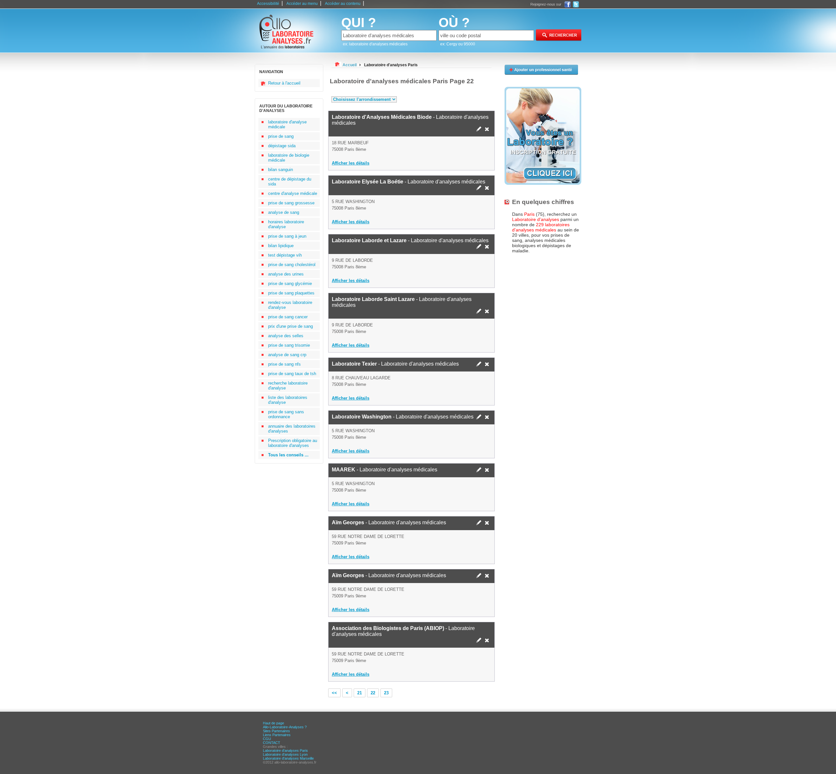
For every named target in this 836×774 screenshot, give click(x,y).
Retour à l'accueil (284, 83)
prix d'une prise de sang (290, 326)
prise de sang (281, 136)
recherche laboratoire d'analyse (288, 385)
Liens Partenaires (277, 735)
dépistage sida (282, 145)
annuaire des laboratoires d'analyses (291, 429)
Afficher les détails (350, 163)
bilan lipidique (281, 245)
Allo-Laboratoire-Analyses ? (285, 727)
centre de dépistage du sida (289, 181)
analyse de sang (283, 212)
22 (373, 692)
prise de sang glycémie (290, 283)
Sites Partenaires (276, 731)
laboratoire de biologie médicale (288, 158)
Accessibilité (268, 3)
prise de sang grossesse (291, 202)
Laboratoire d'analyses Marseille (288, 758)
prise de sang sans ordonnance (286, 414)
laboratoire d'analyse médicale (287, 124)
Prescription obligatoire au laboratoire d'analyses (292, 443)
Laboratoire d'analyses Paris (285, 750)
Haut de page (273, 723)
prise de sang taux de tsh (292, 373)
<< (334, 692)
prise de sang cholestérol (291, 264)
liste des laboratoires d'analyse (287, 400)
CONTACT (271, 743)
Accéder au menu (302, 3)
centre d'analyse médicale (292, 193)
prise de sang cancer (288, 316)
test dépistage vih (285, 255)
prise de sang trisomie (289, 345)
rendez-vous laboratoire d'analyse (290, 305)
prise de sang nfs (284, 364)
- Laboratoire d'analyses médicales (410, 120)
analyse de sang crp (287, 354)
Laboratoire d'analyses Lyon (285, 754)
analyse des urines (286, 274)
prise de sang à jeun (287, 236)
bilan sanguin (280, 169)
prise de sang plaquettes (291, 293)
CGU (267, 739)
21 (359, 692)
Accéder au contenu (343, 3)
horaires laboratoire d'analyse (286, 224)
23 (386, 692)
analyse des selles (285, 335)
